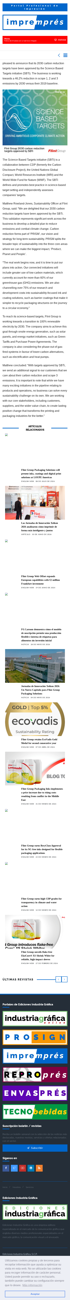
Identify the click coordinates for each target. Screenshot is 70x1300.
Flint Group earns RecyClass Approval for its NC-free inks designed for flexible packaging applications (42, 849)
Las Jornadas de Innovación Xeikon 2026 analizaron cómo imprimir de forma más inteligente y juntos (39, 527)
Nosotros (17, 1187)
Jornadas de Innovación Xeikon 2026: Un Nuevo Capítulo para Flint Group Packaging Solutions (40, 690)
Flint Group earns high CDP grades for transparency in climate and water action (41, 902)
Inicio (5, 1187)
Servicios (30, 1187)
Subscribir (36, 1148)
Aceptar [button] (35, 1294)
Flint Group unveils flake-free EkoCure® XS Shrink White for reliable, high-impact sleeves (37, 956)
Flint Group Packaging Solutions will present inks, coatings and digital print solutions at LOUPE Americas (41, 474)
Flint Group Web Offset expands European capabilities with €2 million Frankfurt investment (40, 580)
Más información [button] (32, 1285)
